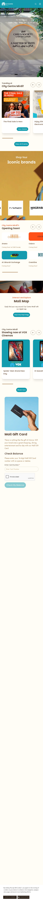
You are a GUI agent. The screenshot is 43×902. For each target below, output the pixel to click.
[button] (23, 897)
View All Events (21, 144)
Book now (21, 390)
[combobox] (35, 4)
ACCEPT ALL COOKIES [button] (10, 897)
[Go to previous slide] (33, 84)
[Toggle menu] (40, 4)
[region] (21, 42)
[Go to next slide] (38, 84)
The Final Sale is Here (12, 121)
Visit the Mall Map (21, 315)
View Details (22, 129)
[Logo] (7, 4)
